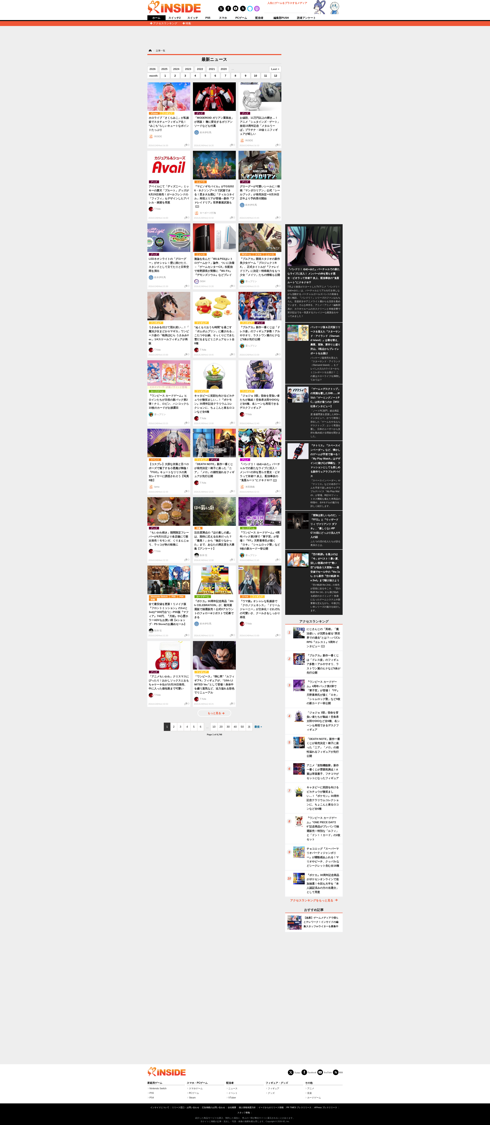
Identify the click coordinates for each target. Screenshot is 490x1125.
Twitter (297, 1072)
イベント (155, 460)
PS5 (207, 17)
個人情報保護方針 (247, 1107)
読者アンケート (306, 17)
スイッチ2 (174, 17)
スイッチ (192, 17)
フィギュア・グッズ (277, 1083)
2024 (176, 69)
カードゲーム (157, 391)
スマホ (223, 17)
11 (265, 75)
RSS (341, 1072)
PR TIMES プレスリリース (298, 1107)
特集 (188, 23)
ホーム (156, 17)
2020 (224, 69)
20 (221, 726)
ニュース (200, 182)
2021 (212, 69)
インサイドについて (159, 1107)
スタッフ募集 (243, 1112)
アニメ (245, 460)
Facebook (312, 1072)
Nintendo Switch (159, 596)
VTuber (154, 113)
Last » (275, 69)
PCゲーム (241, 17)
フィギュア (167, 113)
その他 (309, 1083)
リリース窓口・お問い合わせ (185, 1107)
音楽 (309, 1093)
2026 (152, 69)
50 (242, 726)
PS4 (181, 596)
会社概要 (232, 1107)
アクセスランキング (165, 23)
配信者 (259, 17)
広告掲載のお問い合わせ (213, 1107)
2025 (164, 69)
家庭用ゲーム (154, 1083)
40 (235, 726)
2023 (188, 69)
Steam (192, 1097)
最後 (257, 726)
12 (275, 75)
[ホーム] (149, 50)
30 (228, 726)
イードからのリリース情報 (271, 1107)
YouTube (328, 1072)
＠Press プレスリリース (325, 1107)
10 (255, 75)
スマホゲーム (196, 1088)
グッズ (199, 113)
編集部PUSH (281, 17)
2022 (200, 69)
